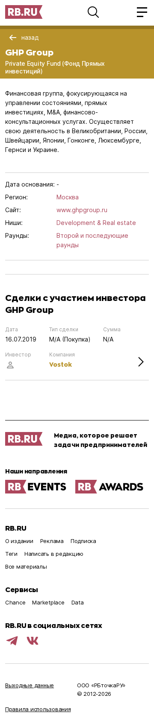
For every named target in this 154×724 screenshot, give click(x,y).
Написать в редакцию (53, 553)
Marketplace (48, 602)
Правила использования (38, 709)
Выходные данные (29, 685)
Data (77, 602)
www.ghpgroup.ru (81, 209)
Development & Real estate (96, 222)
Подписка (83, 540)
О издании (19, 540)
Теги (11, 553)
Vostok (60, 364)
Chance (15, 602)
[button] (93, 12)
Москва (67, 197)
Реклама (52, 540)
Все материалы (26, 566)
